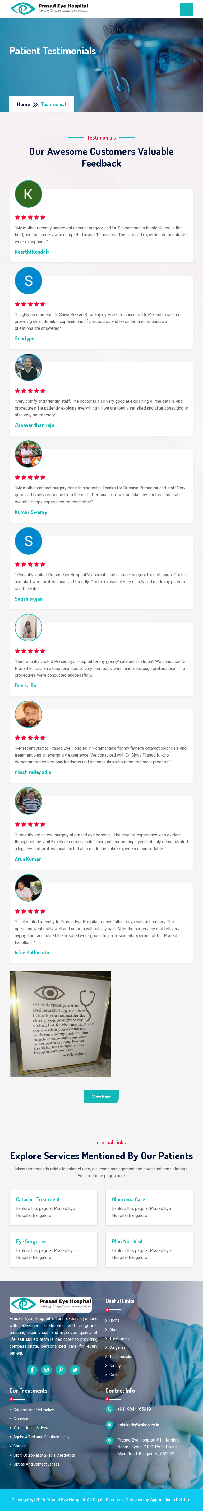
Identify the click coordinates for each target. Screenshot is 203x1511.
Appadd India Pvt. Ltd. (170, 1499)
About (114, 1329)
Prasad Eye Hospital (65, 1499)
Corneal (19, 1446)
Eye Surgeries (31, 1241)
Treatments (119, 1338)
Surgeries (117, 1347)
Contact (116, 1375)
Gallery (115, 1366)
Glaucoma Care (128, 1199)
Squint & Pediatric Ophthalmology (41, 1437)
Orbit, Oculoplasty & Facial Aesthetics (44, 1455)
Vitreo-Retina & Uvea (30, 1428)
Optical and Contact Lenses (36, 1464)
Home (23, 104)
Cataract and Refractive (33, 1410)
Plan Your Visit (127, 1241)
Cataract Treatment (38, 1199)
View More (101, 1096)
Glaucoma (21, 1419)
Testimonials (120, 1357)
